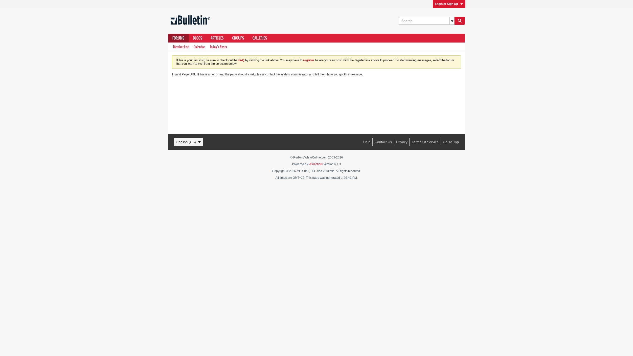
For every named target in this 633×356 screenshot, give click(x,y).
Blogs (197, 38)
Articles (217, 38)
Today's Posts (218, 46)
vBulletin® (316, 164)
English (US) (186, 142)
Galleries (259, 38)
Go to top (451, 142)
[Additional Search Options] (452, 21)
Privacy (401, 142)
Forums (178, 38)
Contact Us (383, 142)
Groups (238, 38)
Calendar (199, 46)
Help (366, 142)
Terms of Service (425, 142)
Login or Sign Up (446, 4)
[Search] (459, 21)
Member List (181, 46)
